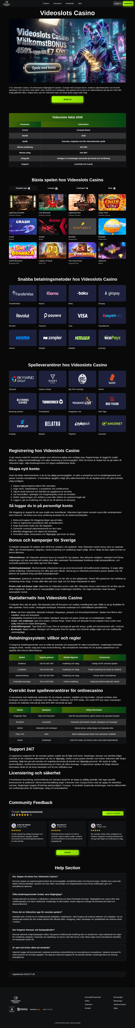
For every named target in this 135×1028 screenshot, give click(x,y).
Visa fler (67, 852)
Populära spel (21, 188)
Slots (110, 188)
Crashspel (81, 188)
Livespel (51, 188)
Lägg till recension (113, 813)
